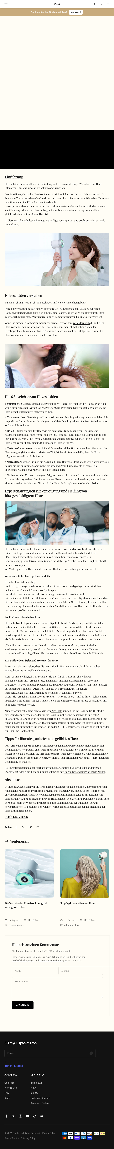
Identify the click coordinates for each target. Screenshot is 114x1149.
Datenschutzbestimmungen (53, 960)
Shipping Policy (28, 1138)
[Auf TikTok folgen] (35, 1116)
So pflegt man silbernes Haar (77, 903)
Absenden (22, 1005)
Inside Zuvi (36, 1083)
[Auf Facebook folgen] (6, 1116)
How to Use (10, 1088)
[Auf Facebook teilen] (16, 827)
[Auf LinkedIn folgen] (42, 1116)
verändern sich (81, 323)
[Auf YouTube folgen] (27, 1116)
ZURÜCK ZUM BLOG (16, 816)
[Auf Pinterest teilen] (30, 827)
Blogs (7, 1098)
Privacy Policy (48, 1133)
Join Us (34, 1093)
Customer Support (40, 1098)
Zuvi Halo (56, 710)
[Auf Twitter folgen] (13, 1116)
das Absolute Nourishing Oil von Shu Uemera (29, 653)
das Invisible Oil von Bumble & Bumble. (82, 653)
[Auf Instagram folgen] (20, 1116)
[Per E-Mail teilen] (38, 827)
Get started (76, 12)
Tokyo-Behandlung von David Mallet (84, 771)
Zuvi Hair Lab (30, 202)
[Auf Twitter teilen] (23, 827)
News (33, 1088)
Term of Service (11, 1138)
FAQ (6, 1093)
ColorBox (9, 1083)
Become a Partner (40, 1103)
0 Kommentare (16, 924)
